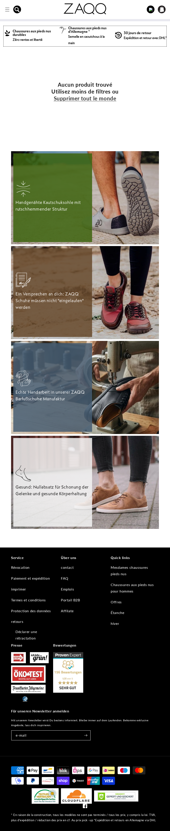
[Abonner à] (86, 735)
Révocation (20, 567)
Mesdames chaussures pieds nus (129, 570)
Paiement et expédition (30, 578)
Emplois (67, 589)
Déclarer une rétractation (26, 635)
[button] (17, 9)
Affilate (67, 611)
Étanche (117, 612)
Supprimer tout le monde (85, 98)
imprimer (18, 589)
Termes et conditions (28, 600)
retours (17, 621)
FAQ (64, 578)
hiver (115, 623)
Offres (116, 602)
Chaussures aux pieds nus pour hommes (132, 588)
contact (67, 567)
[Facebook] (85, 807)
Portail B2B (70, 600)
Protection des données (31, 611)
